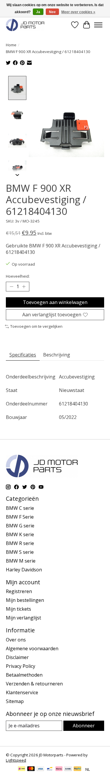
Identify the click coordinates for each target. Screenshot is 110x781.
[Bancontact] (49, 769)
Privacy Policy (20, 666)
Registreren (19, 591)
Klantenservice (22, 692)
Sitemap (15, 701)
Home (11, 44)
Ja (38, 12)
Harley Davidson (24, 569)
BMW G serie (20, 525)
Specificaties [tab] (22, 355)
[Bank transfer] (68, 769)
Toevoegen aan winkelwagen (55, 302)
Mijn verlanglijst (23, 617)
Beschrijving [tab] (56, 355)
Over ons (16, 639)
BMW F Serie (20, 517)
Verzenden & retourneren (34, 683)
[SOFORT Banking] (58, 769)
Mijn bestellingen (25, 600)
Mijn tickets (18, 609)
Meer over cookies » (78, 12)
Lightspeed (16, 760)
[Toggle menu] (98, 25)
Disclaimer (17, 657)
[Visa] (40, 769)
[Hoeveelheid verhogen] (24, 287)
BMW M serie (20, 561)
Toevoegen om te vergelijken (36, 326)
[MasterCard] (31, 769)
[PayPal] (77, 769)
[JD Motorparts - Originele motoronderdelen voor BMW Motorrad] (25, 25)
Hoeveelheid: (18, 276)
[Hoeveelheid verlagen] (11, 287)
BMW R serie (20, 543)
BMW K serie (20, 534)
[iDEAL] (21, 769)
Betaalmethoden (24, 675)
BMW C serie (20, 508)
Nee (52, 12)
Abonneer (84, 725)
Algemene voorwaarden (32, 648)
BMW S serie (20, 552)
